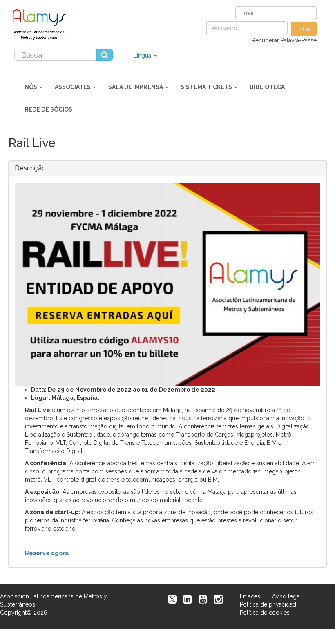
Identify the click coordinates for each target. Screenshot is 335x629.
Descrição (30, 168)
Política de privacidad (268, 604)
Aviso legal (286, 596)
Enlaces (250, 596)
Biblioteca (267, 87)
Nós (31, 87)
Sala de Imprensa (136, 87)
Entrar (303, 29)
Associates (73, 87)
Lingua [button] (143, 55)
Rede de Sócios (48, 109)
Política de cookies (265, 612)
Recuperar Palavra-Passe (284, 40)
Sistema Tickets (207, 87)
